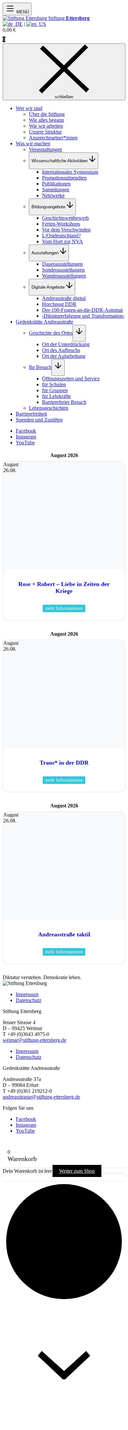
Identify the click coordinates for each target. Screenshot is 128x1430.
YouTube (25, 442)
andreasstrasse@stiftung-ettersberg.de (41, 1097)
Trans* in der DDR (64, 762)
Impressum (27, 994)
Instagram (26, 436)
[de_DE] (13, 24)
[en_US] (36, 24)
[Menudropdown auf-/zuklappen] (79, 333)
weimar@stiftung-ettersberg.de (34, 1040)
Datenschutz (28, 1000)
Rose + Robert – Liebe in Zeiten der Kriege (64, 587)
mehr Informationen (64, 608)
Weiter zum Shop (77, 1171)
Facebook (26, 431)
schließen (64, 96)
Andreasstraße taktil (64, 934)
